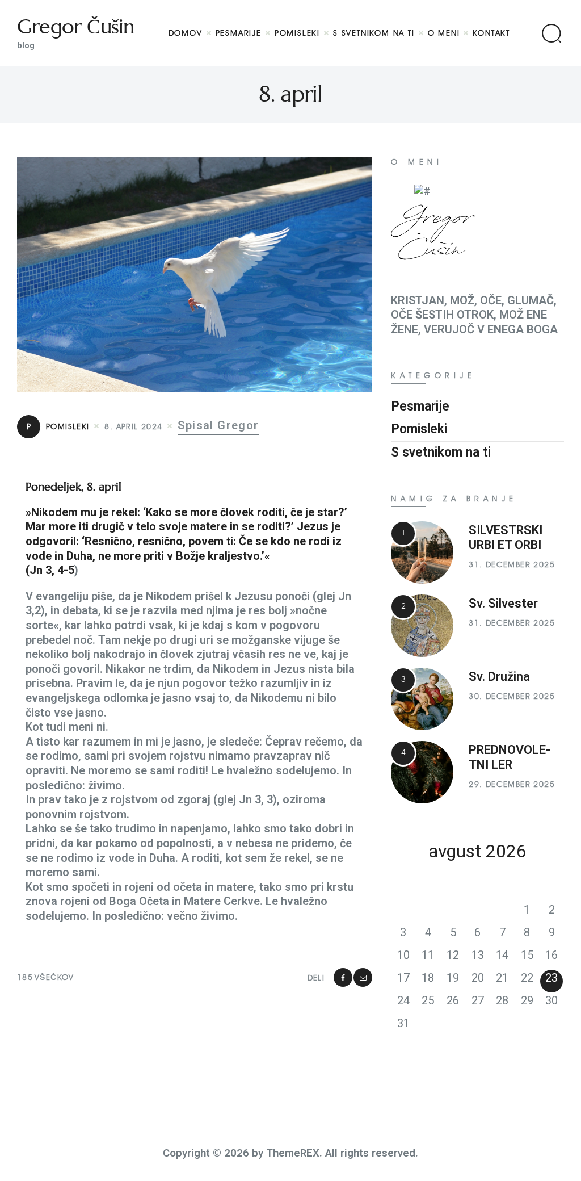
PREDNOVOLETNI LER (509, 757)
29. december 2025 (512, 784)
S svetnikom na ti (441, 452)
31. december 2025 (512, 564)
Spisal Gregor (218, 426)
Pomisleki (58, 427)
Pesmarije (420, 406)
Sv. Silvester (503, 603)
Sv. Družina (499, 676)
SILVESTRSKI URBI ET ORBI (505, 537)
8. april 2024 (133, 427)
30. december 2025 (512, 696)
